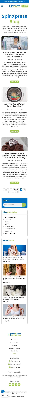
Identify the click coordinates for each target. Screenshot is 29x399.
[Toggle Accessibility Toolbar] (2, 391)
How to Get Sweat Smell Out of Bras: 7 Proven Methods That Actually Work (14, 317)
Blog (14, 353)
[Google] (19, 384)
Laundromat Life (9, 226)
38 (25, 189)
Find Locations (14, 343)
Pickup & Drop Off (14, 348)
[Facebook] (10, 384)
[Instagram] (13, 384)
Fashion (7, 222)
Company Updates (10, 217)
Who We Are (14, 351)
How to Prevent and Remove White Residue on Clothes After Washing (14, 155)
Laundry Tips (19, 59)
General (7, 224)
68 (17, 192)
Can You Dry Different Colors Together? (14, 105)
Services (14, 345)
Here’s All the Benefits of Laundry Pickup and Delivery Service (14, 54)
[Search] (24, 205)
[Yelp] (16, 384)
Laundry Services (10, 229)
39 (10, 192)
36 (18, 189)
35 (15, 189)
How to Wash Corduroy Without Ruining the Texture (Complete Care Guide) (14, 278)
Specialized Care (10, 233)
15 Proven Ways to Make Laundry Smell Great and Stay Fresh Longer (13, 258)
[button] (2, 6)
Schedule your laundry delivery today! (13, 1)
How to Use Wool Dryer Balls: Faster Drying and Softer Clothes (13, 298)
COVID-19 (8, 219)
